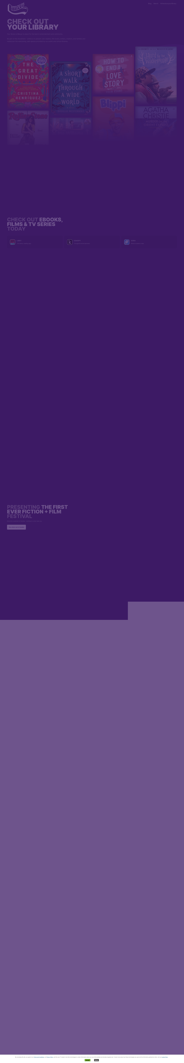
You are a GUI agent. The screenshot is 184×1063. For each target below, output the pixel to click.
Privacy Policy (50, 1057)
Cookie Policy (165, 1057)
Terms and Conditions (39, 1057)
